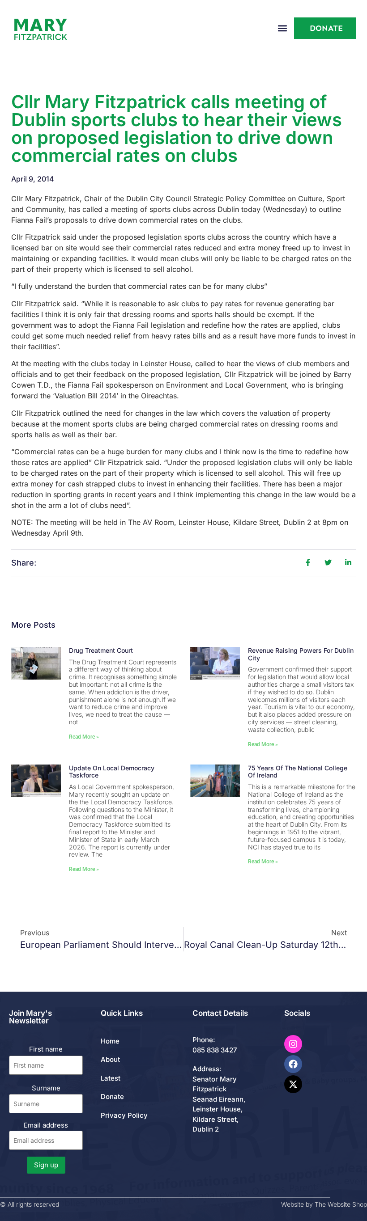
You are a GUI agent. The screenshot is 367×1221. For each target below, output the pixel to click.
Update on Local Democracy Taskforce (111, 771)
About (110, 1059)
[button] (282, 28)
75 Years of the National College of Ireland (297, 771)
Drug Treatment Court (101, 650)
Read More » (84, 737)
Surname (46, 1088)
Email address (46, 1125)
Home (110, 1041)
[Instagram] (293, 1044)
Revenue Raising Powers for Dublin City (301, 654)
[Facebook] (293, 1064)
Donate (112, 1096)
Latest (110, 1078)
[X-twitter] (293, 1084)
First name (46, 1049)
